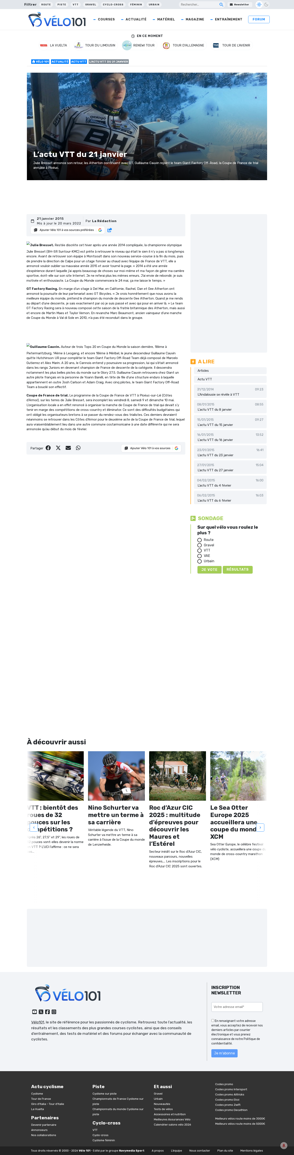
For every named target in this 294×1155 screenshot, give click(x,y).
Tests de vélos (163, 1108)
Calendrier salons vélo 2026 (172, 1124)
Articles (203, 371)
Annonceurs (39, 1130)
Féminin (136, 4)
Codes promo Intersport (231, 1089)
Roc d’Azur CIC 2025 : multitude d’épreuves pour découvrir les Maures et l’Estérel (174, 825)
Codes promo (224, 1084)
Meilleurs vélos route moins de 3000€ (240, 1118)
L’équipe (176, 1150)
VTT (76, 4)
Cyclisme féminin (104, 1140)
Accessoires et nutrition (170, 1114)
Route (46, 4)
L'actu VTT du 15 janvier (215, 425)
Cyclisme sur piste (105, 1093)
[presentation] (34, 827)
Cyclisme (37, 1093)
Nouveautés (162, 1103)
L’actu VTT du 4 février (214, 485)
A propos (158, 1150)
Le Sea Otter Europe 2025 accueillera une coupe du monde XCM (235, 822)
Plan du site (225, 1150)
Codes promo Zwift (227, 1104)
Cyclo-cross (113, 4)
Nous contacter (199, 1150)
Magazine (195, 19)
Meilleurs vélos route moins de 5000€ (240, 1123)
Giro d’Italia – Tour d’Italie (47, 1103)
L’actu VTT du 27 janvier (215, 470)
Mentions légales (251, 1150)
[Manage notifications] (283, 1145)
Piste (61, 4)
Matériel (166, 19)
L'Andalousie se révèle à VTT (218, 394)
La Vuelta (37, 1108)
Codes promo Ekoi (227, 1099)
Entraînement (229, 19)
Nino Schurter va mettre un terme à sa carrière (116, 815)
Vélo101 (37, 1022)
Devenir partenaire (43, 1124)
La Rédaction (104, 221)
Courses (106, 19)
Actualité (136, 19)
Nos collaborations (43, 1135)
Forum (259, 19)
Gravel (90, 4)
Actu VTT (78, 61)
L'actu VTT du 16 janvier (215, 440)
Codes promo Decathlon (231, 1110)
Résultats (238, 569)
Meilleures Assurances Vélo (172, 1119)
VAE (207, 556)
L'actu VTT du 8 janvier (215, 410)
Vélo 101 (42, 61)
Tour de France (41, 1098)
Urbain (154, 4)
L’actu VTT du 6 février (214, 500)
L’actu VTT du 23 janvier (215, 455)
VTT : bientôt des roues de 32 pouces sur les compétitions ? (52, 818)
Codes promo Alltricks (229, 1094)
